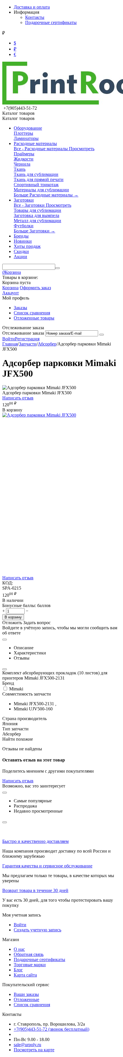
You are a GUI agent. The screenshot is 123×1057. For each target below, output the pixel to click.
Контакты (34, 17)
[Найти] (57, 268)
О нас (19, 949)
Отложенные (26, 999)
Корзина (10, 287)
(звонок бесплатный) (51, 1029)
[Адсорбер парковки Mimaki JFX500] (39, 415)
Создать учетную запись (37, 929)
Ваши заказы (26, 994)
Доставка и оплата (32, 7)
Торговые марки (30, 964)
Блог (18, 969)
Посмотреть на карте (34, 1049)
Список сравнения (32, 312)
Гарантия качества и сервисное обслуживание (47, 865)
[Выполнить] (101, 334)
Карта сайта (25, 974)
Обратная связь (28, 954)
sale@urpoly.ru (27, 1044)
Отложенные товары (34, 318)
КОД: (7, 582)
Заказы (20, 307)
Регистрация (27, 338)
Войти (8, 338)
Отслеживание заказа (23, 333)
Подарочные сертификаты (51, 22)
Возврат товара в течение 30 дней (35, 890)
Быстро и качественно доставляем (35, 841)
